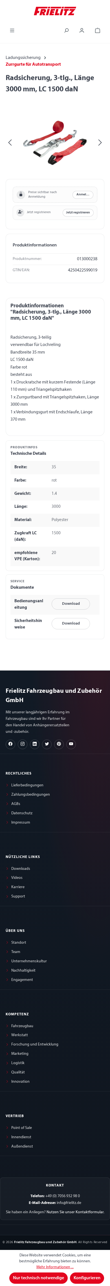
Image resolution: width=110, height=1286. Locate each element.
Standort (18, 943)
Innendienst (21, 1137)
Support (18, 896)
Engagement (22, 980)
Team (15, 952)
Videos (17, 878)
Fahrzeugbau (22, 1026)
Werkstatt (19, 1035)
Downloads (20, 869)
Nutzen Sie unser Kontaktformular (75, 1212)
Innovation (20, 1082)
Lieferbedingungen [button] (27, 785)
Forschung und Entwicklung (34, 1044)
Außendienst (22, 1146)
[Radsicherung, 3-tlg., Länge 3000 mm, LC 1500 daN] (55, 143)
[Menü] (12, 30)
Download (71, 604)
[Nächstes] (100, 143)
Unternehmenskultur (29, 961)
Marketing (19, 1054)
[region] (55, 143)
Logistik (18, 1063)
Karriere (18, 887)
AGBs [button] (15, 804)
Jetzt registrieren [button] (78, 212)
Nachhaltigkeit (23, 971)
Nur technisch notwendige (38, 1278)
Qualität (18, 1072)
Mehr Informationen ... (55, 1267)
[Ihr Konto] (81, 30)
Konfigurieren (87, 1278)
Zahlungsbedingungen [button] (30, 795)
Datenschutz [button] (21, 813)
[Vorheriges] (10, 143)
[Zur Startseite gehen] (55, 10)
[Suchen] (66, 30)
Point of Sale (21, 1128)
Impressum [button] (20, 822)
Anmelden (84, 194)
